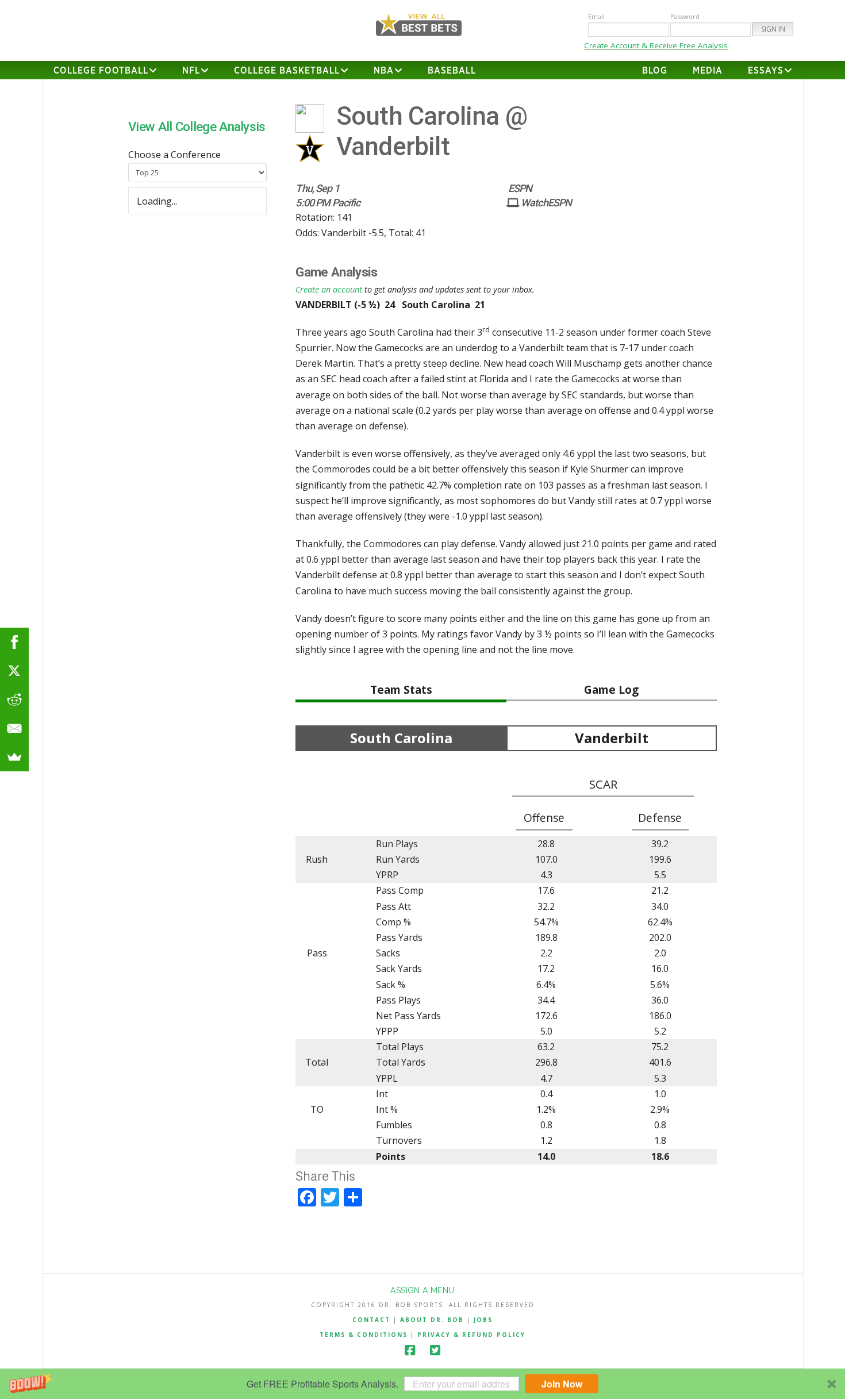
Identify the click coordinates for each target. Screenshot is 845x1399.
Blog (654, 70)
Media (708, 70)
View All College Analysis (197, 126)
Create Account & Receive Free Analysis (656, 45)
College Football (100, 70)
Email (596, 16)
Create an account (328, 289)
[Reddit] (14, 699)
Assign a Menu (422, 1290)
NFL (191, 70)
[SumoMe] (14, 757)
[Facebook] (410, 1350)
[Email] (14, 728)
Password (685, 16)
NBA (384, 70)
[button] (422, 1384)
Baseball (452, 70)
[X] (14, 670)
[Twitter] (435, 1350)
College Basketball (287, 70)
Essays (765, 70)
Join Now (561, 1383)
